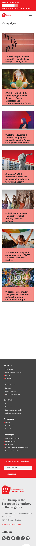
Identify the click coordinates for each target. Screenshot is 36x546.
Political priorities (11, 385)
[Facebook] (8, 2)
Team (7, 382)
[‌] (4, 538)
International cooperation (13, 410)
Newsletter (9, 429)
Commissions (9, 407)
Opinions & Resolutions (13, 413)
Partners (8, 388)
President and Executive (13, 372)
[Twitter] (10, 2)
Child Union (9, 444)
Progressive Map (10, 391)
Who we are (9, 369)
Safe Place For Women (12, 438)
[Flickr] (15, 2)
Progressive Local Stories (13, 451)
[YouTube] (13, 2)
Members (8, 378)
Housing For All (10, 441)
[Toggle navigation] (30, 14)
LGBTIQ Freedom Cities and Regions (17, 448)
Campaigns (9, 434)
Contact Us (30, 8)
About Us (8, 365)
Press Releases (10, 426)
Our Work (8, 400)
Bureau (7, 375)
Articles (7, 422)
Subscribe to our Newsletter (13, 8)
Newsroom (9, 419)
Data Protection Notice (12, 394)
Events (7, 404)
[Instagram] (18, 2)
